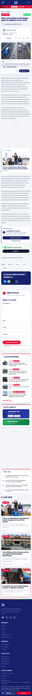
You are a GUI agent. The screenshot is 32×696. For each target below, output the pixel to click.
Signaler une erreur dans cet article (11, 257)
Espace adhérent (5, 658)
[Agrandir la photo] (16, 51)
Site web (5, 334)
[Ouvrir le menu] (3, 2)
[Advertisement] (16, 449)
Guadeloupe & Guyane (6, 637)
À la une (3, 632)
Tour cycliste (4, 649)
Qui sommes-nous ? (5, 656)
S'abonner (28, 14)
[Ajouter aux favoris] (19, 38)
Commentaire (6, 303)
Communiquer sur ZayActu (7, 673)
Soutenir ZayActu (5, 663)
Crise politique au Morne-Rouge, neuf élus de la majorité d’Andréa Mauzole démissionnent (15, 553)
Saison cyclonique (5, 644)
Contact (3, 666)
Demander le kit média (16, 240)
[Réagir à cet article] (16, 38)
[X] (12, 281)
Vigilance (5, 267)
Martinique (8, 11)
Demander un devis (5, 680)
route (24, 264)
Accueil (3, 11)
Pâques (17, 264)
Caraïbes (3, 629)
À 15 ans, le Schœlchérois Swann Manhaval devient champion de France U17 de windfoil (15, 520)
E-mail (5, 327)
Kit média (3, 678)
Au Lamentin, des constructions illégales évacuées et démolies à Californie (15, 587)
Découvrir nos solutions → (16, 237)
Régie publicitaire (5, 661)
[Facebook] (5, 281)
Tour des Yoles (4, 646)
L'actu (2, 628)
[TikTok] (6, 617)
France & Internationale (6, 634)
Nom (4, 320)
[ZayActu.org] (16, 2)
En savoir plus (16, 689)
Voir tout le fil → (8, 400)
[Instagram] (10, 617)
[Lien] (16, 281)
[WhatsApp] (8, 281)
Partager (9, 38)
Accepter (23, 693)
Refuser (8, 693)
